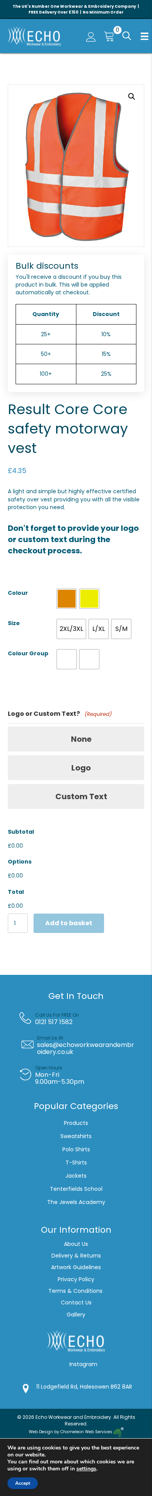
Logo (81, 767)
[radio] (66, 598)
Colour (18, 593)
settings (86, 1468)
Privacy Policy (76, 1279)
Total (16, 892)
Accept (22, 1483)
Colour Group (28, 653)
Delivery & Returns (76, 1255)
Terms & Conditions (76, 1291)
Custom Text (81, 796)
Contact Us (76, 1302)
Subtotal (21, 832)
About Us (76, 1244)
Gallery (76, 1314)
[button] (126, 36)
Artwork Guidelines (76, 1267)
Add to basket (68, 923)
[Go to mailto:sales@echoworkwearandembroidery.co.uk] (81, 1045)
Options (20, 861)
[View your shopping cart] (107, 36)
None (81, 739)
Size (14, 623)
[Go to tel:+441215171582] (81, 1018)
